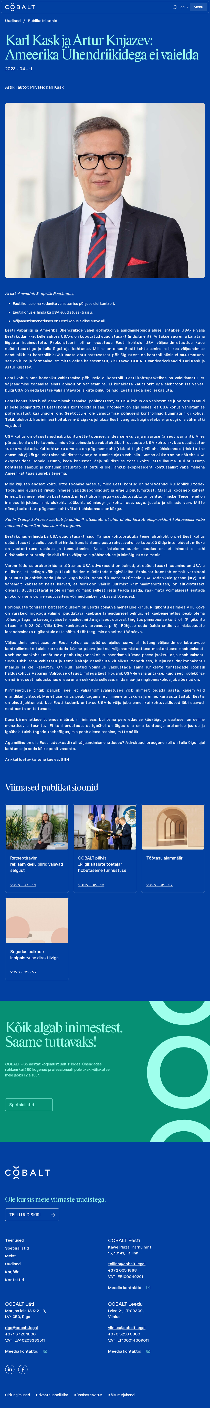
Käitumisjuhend (121, 1395)
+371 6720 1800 (20, 1334)
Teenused (14, 1240)
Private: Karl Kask (47, 87)
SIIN (65, 759)
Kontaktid (14, 1279)
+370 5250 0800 (124, 1334)
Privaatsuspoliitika (52, 1395)
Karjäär (12, 1271)
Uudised (13, 20)
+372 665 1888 (122, 1270)
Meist (10, 1255)
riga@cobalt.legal (21, 1327)
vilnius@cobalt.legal (126, 1327)
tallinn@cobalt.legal (126, 1263)
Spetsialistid (17, 1248)
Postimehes (64, 293)
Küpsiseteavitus (88, 1395)
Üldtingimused (17, 1395)
